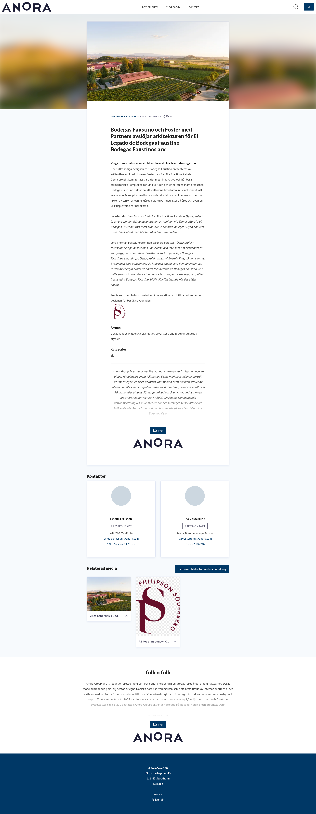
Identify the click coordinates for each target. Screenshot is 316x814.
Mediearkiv (173, 7)
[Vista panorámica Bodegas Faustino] (109, 594)
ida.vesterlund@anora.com (195, 538)
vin (112, 355)
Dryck (158, 333)
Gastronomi (170, 333)
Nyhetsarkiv (150, 7)
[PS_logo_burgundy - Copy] (158, 606)
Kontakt (193, 7)
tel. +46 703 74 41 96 (121, 544)
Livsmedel (148, 333)
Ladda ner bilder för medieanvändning (202, 569)
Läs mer (158, 430)
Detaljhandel (119, 333)
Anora (158, 794)
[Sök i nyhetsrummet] (296, 6)
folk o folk (158, 799)
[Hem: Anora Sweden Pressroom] (26, 7)
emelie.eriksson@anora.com (121, 538)
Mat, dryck (134, 333)
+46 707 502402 (195, 544)
